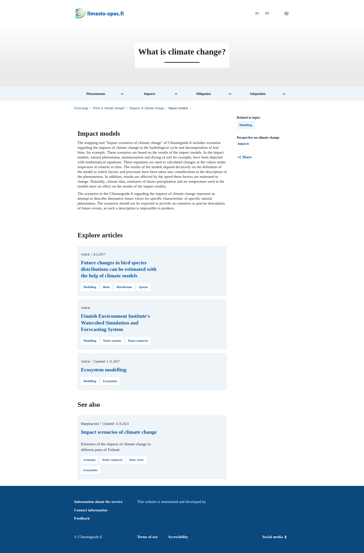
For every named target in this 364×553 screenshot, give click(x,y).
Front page (81, 108)
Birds (106, 287)
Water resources (138, 340)
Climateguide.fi (90, 537)
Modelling (89, 287)
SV (267, 13)
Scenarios (89, 459)
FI (257, 13)
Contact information (90, 510)
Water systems (112, 340)
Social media (273, 537)
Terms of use (147, 537)
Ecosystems (110, 381)
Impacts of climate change (147, 108)
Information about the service (98, 502)
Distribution (124, 287)
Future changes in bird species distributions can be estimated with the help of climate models (118, 269)
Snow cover (136, 459)
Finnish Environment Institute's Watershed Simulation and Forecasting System (115, 322)
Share (247, 157)
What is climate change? (109, 108)
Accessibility (178, 537)
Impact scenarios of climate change (119, 432)
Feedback (82, 518)
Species (143, 287)
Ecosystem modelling (103, 369)
